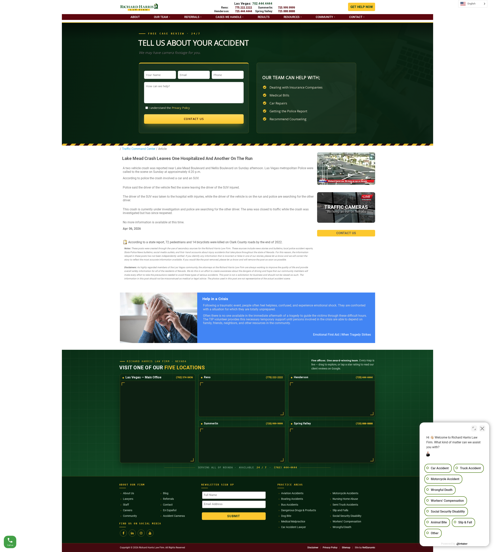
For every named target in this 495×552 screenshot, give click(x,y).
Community (324, 17)
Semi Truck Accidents (345, 504)
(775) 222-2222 (274, 377)
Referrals (191, 17)
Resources (292, 17)
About (135, 17)
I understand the (169, 108)
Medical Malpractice (293, 521)
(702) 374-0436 (184, 377)
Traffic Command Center (138, 149)
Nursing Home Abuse (345, 498)
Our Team (161, 17)
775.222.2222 (243, 7)
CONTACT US (346, 233)
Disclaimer (312, 547)
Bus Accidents (289, 504)
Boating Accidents (292, 498)
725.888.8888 (286, 11)
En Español (169, 510)
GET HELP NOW (361, 7)
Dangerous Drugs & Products (298, 510)
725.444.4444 (243, 11)
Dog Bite (286, 515)
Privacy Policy (181, 108)
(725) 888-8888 (364, 423)
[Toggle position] (474, 428)
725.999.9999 (286, 7)
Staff (126, 504)
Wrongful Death (342, 527)
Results (264, 17)
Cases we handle (228, 17)
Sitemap (346, 547)
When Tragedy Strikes (356, 334)
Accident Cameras (174, 515)
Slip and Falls (340, 510)
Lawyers (128, 498)
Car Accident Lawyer (293, 527)
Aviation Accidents (292, 493)
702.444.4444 (262, 3)
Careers (127, 510)
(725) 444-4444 (364, 377)
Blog (165, 493)
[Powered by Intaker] (462, 544)
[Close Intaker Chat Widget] (482, 428)
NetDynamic (368, 547)
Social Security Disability (347, 515)
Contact (355, 17)
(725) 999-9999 (274, 423)
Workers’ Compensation (347, 521)
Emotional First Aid (326, 334)
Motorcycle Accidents (345, 493)
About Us (128, 493)
